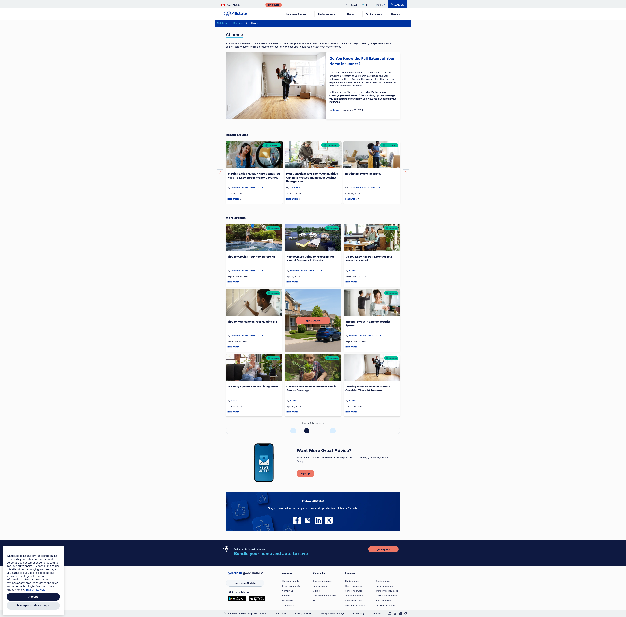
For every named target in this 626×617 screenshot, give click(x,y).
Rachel (234, 400)
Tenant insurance (354, 595)
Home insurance (353, 586)
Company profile (290, 581)
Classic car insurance (386, 595)
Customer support (322, 581)
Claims (316, 590)
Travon (352, 270)
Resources (238, 23)
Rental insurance (353, 600)
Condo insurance (353, 590)
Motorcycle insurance (387, 590)
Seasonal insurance (355, 605)
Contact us (287, 590)
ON (367, 5)
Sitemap (377, 613)
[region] (33, 580)
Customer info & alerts (324, 595)
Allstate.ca (222, 23)
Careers (286, 595)
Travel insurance (384, 586)
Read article (233, 199)
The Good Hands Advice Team (247, 187)
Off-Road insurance (386, 605)
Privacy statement (303, 613)
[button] (220, 172)
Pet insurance (383, 581)
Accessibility (358, 613)
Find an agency (320, 586)
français (40, 589)
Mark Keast (296, 187)
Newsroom (287, 600)
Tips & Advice (289, 605)
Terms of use (280, 613)
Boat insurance (383, 600)
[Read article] (240, 199)
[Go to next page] (332, 430)
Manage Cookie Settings (332, 613)
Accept (33, 596)
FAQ (315, 600)
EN (381, 5)
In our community (291, 586)
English (30, 589)
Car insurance (352, 581)
